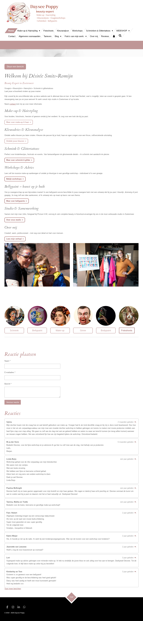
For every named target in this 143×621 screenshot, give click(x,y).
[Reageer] (135, 422)
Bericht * (7, 384)
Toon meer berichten (12, 589)
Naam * (7, 361)
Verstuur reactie (12, 402)
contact (13, 104)
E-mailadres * (9, 372)
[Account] (114, 36)
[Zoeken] (120, 36)
